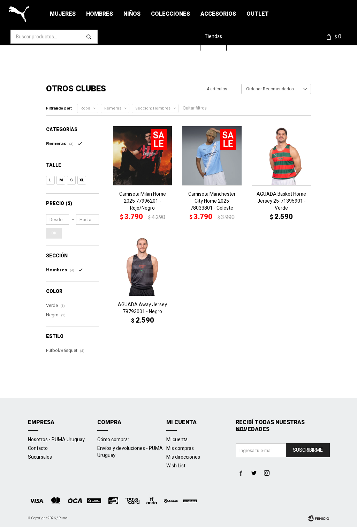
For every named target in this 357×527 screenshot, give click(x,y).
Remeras (112, 108)
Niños (131, 14)
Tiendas (213, 36)
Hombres (99, 14)
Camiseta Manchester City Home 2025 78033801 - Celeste (212, 201)
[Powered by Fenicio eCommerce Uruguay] (318, 518)
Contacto (38, 448)
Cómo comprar (113, 439)
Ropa (85, 108)
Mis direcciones (183, 457)
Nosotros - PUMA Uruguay (56, 439)
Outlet (257, 14)
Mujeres (63, 14)
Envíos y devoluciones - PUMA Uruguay (130, 452)
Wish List (175, 465)
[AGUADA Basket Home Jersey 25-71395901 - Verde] (281, 155)
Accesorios (218, 14)
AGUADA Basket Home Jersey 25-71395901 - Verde (281, 201)
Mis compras (180, 448)
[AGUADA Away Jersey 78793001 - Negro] (142, 265)
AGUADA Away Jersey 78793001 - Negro (142, 308)
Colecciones (170, 14)
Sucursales (40, 457)
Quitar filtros (195, 108)
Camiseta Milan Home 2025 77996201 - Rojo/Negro (142, 201)
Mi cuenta (177, 439)
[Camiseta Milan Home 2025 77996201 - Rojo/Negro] (142, 155)
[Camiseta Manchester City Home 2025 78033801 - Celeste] (211, 155)
